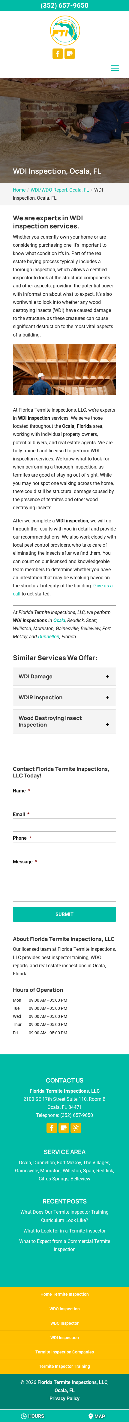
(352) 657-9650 (64, 5)
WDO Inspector (64, 1323)
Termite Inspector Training (64, 1366)
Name (21, 791)
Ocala (59, 620)
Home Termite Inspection (64, 1294)
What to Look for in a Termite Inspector (64, 1231)
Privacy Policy (65, 1398)
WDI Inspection (64, 1337)
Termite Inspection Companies (64, 1352)
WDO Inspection (65, 1308)
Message (25, 862)
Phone (22, 838)
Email (21, 814)
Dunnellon (48, 636)
